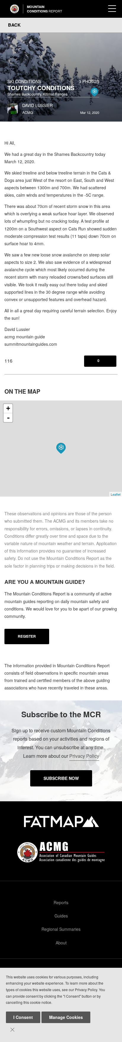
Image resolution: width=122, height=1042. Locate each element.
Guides (61, 916)
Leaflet (116, 494)
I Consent (23, 1017)
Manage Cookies (66, 1017)
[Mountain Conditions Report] (14, 8)
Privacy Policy (84, 755)
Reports (61, 902)
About (61, 943)
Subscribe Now (61, 778)
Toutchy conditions (40, 87)
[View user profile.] (12, 107)
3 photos (89, 81)
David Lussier (37, 105)
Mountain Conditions (44, 8)
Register (27, 636)
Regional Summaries (61, 929)
